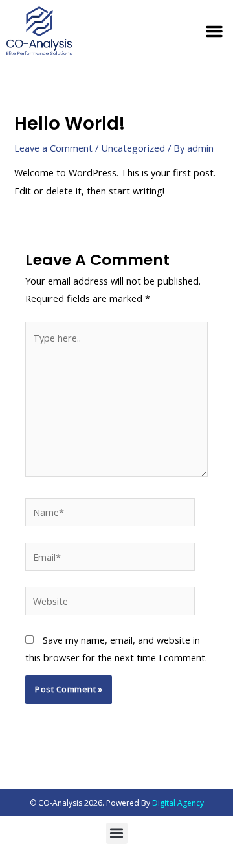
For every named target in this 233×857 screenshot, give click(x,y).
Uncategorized (133, 147)
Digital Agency (178, 802)
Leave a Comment (53, 147)
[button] (214, 31)
